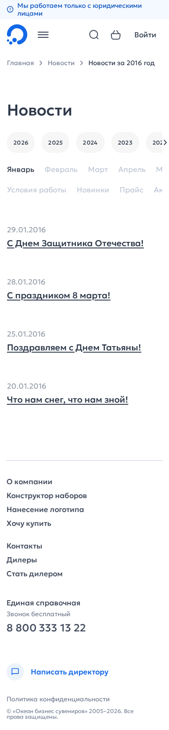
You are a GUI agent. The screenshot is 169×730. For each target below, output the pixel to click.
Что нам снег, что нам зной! (67, 399)
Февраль (61, 169)
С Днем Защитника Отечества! (75, 243)
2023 (125, 142)
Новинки (93, 190)
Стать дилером (34, 574)
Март (98, 169)
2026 (20, 142)
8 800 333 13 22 (46, 628)
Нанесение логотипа (45, 509)
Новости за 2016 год (121, 63)
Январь (20, 169)
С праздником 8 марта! (58, 295)
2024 (90, 142)
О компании (29, 482)
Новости (61, 63)
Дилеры (21, 560)
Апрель (132, 169)
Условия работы (36, 190)
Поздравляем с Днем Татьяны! (74, 347)
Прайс (131, 190)
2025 (55, 142)
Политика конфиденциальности (58, 699)
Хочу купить (28, 523)
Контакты (24, 546)
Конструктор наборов (46, 495)
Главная (20, 63)
